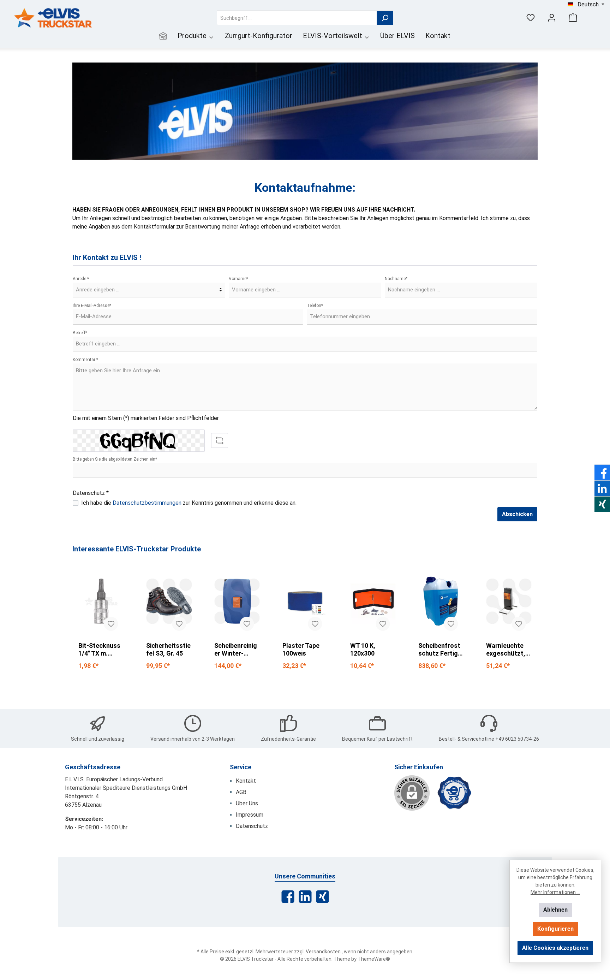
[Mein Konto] (552, 18)
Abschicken (517, 514)
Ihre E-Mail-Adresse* (92, 305)
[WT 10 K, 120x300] (373, 601)
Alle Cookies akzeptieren (555, 948)
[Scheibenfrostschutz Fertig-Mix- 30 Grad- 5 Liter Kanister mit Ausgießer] (441, 601)
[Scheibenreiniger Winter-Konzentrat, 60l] (237, 601)
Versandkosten (323, 951)
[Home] (163, 37)
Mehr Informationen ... (555, 892)
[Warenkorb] (573, 18)
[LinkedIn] (305, 897)
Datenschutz (252, 826)
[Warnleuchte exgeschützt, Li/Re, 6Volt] (509, 601)
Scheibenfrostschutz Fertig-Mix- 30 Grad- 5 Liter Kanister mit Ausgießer (440, 649)
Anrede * (81, 278)
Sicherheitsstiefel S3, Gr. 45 (168, 649)
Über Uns (247, 803)
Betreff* (80, 332)
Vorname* (238, 278)
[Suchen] (385, 18)
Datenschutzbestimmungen (147, 502)
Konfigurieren (555, 928)
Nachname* (396, 278)
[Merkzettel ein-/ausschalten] (111, 624)
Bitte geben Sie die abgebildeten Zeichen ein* (115, 459)
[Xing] (322, 897)
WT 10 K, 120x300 (362, 649)
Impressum (249, 814)
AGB (241, 792)
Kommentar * (85, 359)
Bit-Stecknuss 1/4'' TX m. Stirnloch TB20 (99, 649)
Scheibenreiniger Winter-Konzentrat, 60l (235, 649)
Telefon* (315, 305)
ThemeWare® (374, 959)
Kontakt (246, 780)
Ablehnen (555, 909)
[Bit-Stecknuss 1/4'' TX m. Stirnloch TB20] (101, 601)
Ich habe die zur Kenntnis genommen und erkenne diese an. (189, 502)
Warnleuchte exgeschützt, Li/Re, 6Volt (505, 649)
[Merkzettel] (530, 18)
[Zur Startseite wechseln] (53, 18)
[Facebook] (288, 897)
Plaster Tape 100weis (300, 649)
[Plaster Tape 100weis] (305, 601)
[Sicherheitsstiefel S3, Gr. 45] (169, 601)
